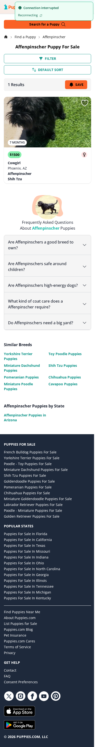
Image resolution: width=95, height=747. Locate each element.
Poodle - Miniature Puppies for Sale (33, 516)
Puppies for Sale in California (28, 545)
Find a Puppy (26, 37)
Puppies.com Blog (18, 635)
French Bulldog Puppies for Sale (30, 458)
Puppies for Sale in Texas (24, 551)
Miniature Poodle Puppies (18, 392)
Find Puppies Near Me (22, 617)
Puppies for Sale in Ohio (24, 569)
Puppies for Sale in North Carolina (32, 574)
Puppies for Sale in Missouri (27, 557)
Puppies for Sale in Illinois (25, 586)
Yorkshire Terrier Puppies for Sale (31, 463)
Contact (10, 676)
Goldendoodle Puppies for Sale (29, 487)
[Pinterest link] (55, 702)
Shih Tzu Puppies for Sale (25, 481)
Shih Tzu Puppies (61, 371)
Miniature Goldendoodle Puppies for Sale (38, 504)
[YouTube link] (44, 702)
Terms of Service (17, 652)
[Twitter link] (9, 702)
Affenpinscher (54, 37)
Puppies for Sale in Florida (25, 539)
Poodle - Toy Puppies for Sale (28, 469)
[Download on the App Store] (45, 717)
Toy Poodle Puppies (63, 359)
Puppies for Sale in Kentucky (27, 604)
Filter (50, 58)
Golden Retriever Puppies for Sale (31, 522)
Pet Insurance (15, 641)
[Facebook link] (32, 702)
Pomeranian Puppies (21, 383)
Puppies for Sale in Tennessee (29, 592)
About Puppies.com (20, 623)
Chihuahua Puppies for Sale (27, 498)
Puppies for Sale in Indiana (26, 563)
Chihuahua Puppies (63, 383)
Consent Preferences (21, 687)
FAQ (7, 682)
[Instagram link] (20, 702)
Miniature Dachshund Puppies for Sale (36, 475)
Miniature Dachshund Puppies (22, 373)
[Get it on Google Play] (45, 730)
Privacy (9, 658)
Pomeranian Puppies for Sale (28, 493)
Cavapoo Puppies (61, 389)
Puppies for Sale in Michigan (27, 598)
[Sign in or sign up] (84, 103)
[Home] (6, 37)
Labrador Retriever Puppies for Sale (33, 510)
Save (79, 85)
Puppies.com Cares (19, 647)
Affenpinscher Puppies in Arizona (23, 423)
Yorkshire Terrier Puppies (18, 362)
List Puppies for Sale (20, 629)
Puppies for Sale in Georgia (26, 580)
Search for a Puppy (44, 24)
